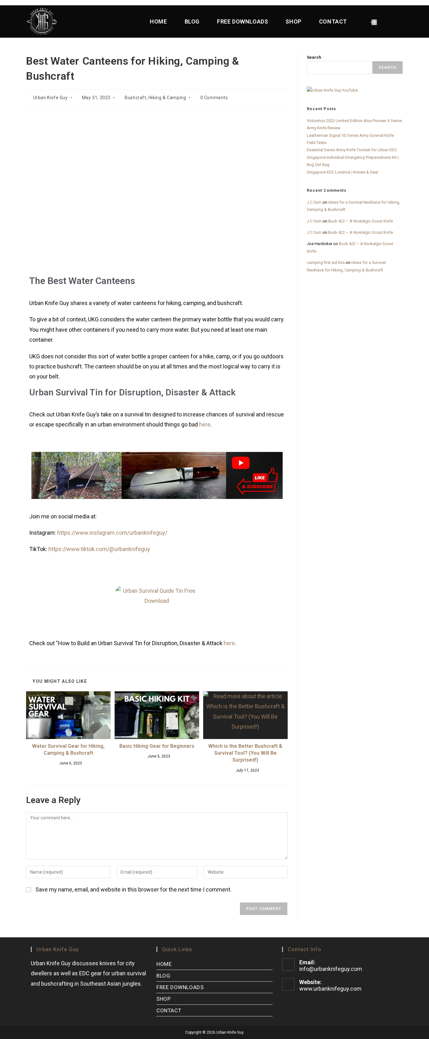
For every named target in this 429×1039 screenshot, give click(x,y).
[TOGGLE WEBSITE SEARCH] (397, 21)
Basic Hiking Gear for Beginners (156, 746)
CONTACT (168, 1010)
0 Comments (214, 97)
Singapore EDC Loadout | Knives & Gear (342, 172)
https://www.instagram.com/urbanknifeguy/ (112, 532)
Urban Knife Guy (50, 97)
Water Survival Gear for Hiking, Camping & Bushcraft (68, 749)
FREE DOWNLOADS (180, 987)
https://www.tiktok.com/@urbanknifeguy (99, 549)
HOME (163, 964)
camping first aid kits (326, 262)
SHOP (163, 999)
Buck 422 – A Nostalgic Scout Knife (360, 221)
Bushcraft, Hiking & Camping (155, 97)
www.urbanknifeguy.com (330, 988)
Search (314, 57)
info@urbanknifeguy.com (330, 969)
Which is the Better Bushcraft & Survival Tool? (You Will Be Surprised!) (245, 753)
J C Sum (314, 202)
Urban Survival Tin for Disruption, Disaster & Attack (132, 392)
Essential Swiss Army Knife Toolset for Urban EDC (352, 149)
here (204, 424)
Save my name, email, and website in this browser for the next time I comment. (133, 889)
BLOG (163, 975)
